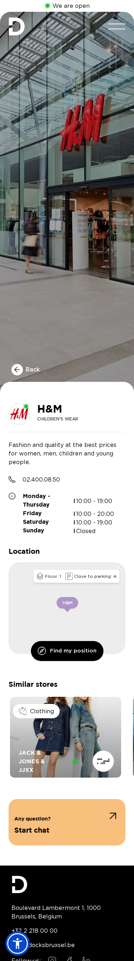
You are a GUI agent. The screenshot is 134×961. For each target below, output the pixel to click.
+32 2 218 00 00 (34, 930)
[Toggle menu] (116, 26)
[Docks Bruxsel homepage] (67, 884)
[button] (67, 822)
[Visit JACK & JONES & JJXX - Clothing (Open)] (65, 737)
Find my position (73, 651)
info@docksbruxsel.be (43, 945)
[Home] (17, 26)
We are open (71, 6)
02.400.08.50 (41, 479)
